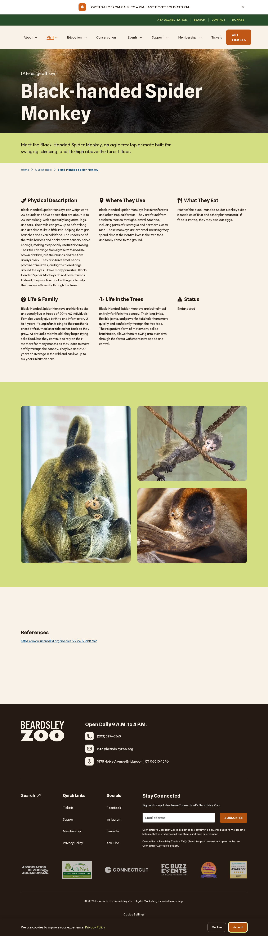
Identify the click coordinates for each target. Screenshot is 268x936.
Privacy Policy (73, 843)
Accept (238, 927)
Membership (72, 831)
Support (69, 819)
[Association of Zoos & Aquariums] (35, 870)
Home (25, 170)
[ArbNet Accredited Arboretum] (77, 870)
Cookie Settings (134, 914)
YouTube (113, 843)
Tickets (68, 808)
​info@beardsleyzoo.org (115, 749)
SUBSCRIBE (233, 818)
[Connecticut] (126, 870)
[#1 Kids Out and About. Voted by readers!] (209, 870)
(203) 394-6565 (109, 736)
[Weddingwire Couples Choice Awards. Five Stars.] (238, 870)
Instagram (114, 819)
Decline (217, 927)
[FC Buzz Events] (174, 870)
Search (28, 795)
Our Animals (43, 170)
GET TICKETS (239, 37)
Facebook (114, 808)
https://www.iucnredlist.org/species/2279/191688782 (59, 641)
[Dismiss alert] (243, 7)
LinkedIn (113, 831)
